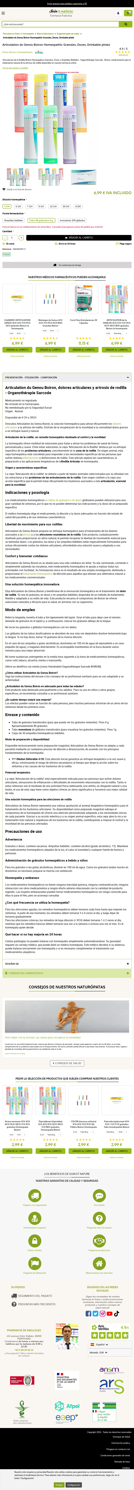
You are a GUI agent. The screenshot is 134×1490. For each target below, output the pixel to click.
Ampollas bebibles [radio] (13, 220)
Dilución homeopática (13, 199)
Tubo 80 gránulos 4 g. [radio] (41, 220)
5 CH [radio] (18, 206)
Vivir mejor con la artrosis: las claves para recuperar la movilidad (42, 1037)
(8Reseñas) (123, 55)
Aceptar (59, 1484)
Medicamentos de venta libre (99, 1272)
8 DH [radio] (78, 206)
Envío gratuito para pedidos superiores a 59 (67, 3)
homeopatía (28, 33)
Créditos (126, 1467)
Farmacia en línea (11, 33)
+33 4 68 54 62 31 (24, 1350)
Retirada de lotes (122, 1461)
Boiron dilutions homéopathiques (17, 52)
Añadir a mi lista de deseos (19, 189)
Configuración (73, 1484)
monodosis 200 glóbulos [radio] (72, 220)
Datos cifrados (35, 1250)
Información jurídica (120, 1442)
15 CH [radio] (53, 206)
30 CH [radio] (66, 206)
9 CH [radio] (41, 206)
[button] (4, 13)
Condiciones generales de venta (115, 1455)
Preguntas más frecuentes (99, 1227)
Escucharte (99, 1205)
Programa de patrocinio (99, 1250)
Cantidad (7, 231)
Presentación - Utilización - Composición (31, 377)
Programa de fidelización (34, 1272)
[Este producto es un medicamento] (7, 257)
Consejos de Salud (68, 1063)
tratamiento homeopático (37, 574)
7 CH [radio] (29, 206)
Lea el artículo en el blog (15, 1053)
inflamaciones (30, 458)
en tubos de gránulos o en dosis (63, 500)
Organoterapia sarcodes (68, 33)
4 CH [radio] (6, 206)
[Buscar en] (125, 24)
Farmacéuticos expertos (35, 1227)
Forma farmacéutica (13, 213)
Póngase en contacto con (118, 1449)
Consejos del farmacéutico (26, 973)
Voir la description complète (15, 67)
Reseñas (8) (12, 963)
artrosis (26, 534)
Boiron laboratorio (45, 33)
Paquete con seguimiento (35, 1205)
